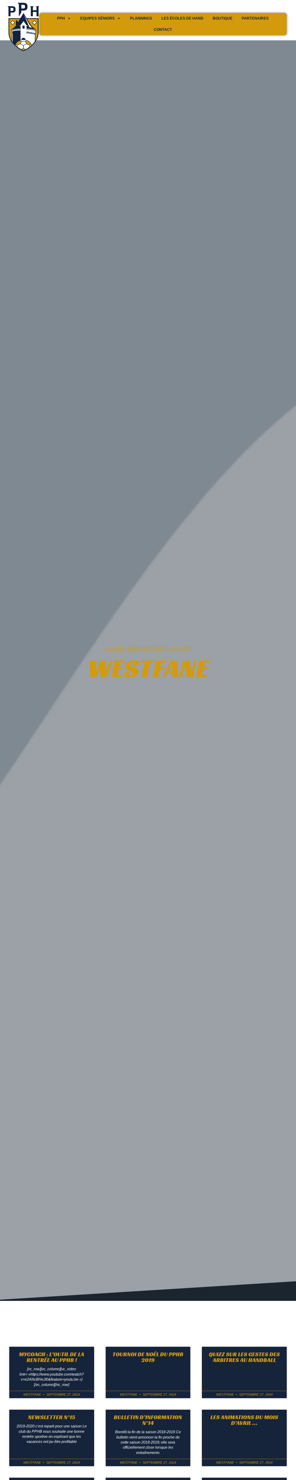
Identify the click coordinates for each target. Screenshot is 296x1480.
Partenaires (255, 18)
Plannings (141, 18)
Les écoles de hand (182, 18)
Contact (163, 30)
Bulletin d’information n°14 (148, 1420)
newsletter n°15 (51, 1417)
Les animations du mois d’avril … (244, 1420)
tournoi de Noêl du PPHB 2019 (147, 1357)
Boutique (222, 18)
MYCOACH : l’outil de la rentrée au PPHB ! (51, 1357)
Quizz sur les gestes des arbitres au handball (244, 1357)
